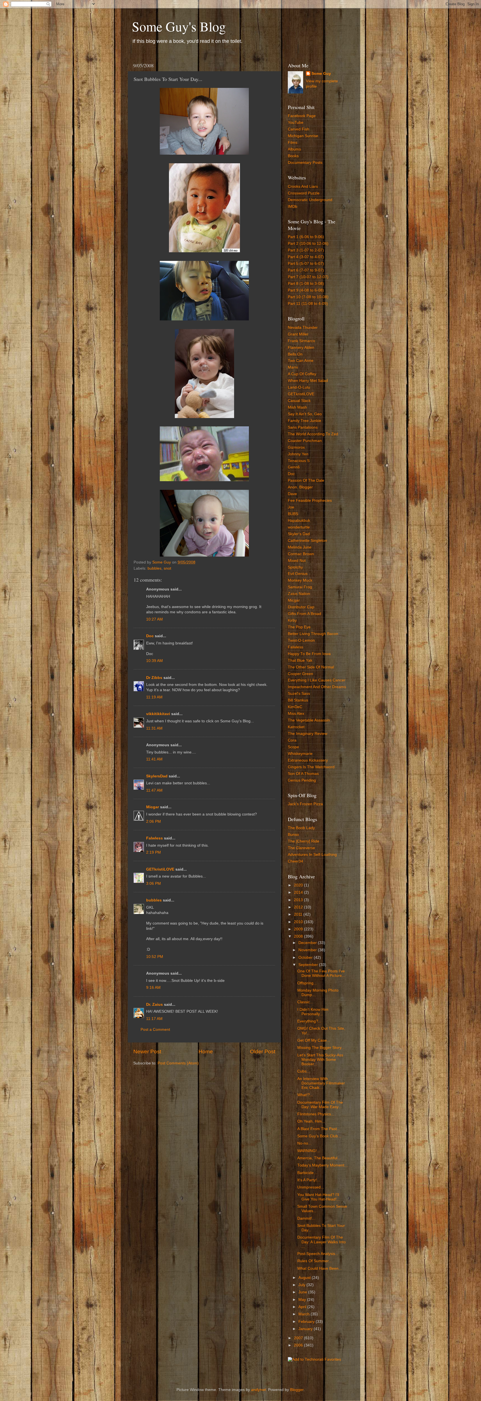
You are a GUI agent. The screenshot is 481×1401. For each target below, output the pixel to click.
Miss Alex (296, 713)
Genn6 (294, 467)
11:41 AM (154, 759)
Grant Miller (298, 334)
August (305, 1278)
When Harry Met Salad (308, 381)
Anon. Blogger (300, 487)
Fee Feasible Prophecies (310, 500)
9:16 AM (153, 987)
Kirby (292, 620)
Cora (292, 740)
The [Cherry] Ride (303, 841)
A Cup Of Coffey (302, 374)
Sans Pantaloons (303, 427)
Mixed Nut (297, 561)
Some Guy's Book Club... (319, 1136)
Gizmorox (296, 447)
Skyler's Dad (299, 534)
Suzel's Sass (299, 693)
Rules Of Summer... (314, 1261)
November (308, 950)
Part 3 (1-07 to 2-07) (306, 250)
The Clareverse (301, 848)
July (302, 1285)
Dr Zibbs (154, 678)
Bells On (295, 354)
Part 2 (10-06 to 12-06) (308, 243)
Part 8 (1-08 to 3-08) (306, 283)
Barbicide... (307, 1173)
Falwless (154, 838)
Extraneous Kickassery (308, 760)
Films (292, 142)
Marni (293, 367)
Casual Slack (299, 401)
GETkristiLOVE (160, 869)
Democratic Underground (310, 200)
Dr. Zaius (154, 1004)
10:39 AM (154, 661)
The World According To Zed (313, 434)
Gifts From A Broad (304, 614)
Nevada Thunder (303, 327)
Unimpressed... (310, 1187)
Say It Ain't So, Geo (305, 414)
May (302, 1300)
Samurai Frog (300, 587)
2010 (299, 922)
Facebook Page (302, 116)
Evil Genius (298, 574)
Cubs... (303, 1071)
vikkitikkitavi (158, 714)
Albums (294, 149)
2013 (299, 900)
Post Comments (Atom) (178, 1063)
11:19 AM (154, 697)
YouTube (295, 122)
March (304, 1314)
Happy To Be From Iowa (309, 654)
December (308, 943)
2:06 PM (153, 821)
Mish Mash (297, 407)
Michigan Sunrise (303, 136)
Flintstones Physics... (315, 1114)
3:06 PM (153, 883)
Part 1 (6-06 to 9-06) (306, 237)
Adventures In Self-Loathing (312, 855)
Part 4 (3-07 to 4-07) (306, 257)
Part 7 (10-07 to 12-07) (308, 277)
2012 (299, 907)
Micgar (152, 807)
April (302, 1307)
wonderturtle (299, 527)
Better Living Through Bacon (313, 634)
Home (205, 1051)
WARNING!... (308, 1151)
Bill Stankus (298, 700)
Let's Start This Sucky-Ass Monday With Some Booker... (320, 1059)
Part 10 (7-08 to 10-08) (308, 297)
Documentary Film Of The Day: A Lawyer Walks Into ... (321, 1241)
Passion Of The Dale (306, 480)
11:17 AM (154, 1019)
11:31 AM (154, 728)
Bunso (293, 834)
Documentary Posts (305, 162)
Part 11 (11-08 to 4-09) (308, 304)
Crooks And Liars (303, 186)
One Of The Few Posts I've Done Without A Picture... (321, 973)
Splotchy (295, 567)
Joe (291, 507)
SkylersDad (157, 776)
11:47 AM (154, 790)
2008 (299, 936)
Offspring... (307, 983)
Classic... (305, 1002)
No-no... (304, 1143)
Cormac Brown (301, 554)
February (307, 1322)
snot (167, 568)
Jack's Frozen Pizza (305, 804)
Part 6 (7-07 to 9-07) (306, 270)
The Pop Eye (299, 627)
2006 (299, 1345)
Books (293, 156)
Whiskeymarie (300, 754)
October (306, 957)
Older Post (262, 1051)
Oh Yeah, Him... (311, 1121)
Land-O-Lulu (299, 387)
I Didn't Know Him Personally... (312, 1011)
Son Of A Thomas (303, 774)
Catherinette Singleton (307, 540)
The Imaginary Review (307, 734)
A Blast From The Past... (318, 1129)
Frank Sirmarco (301, 341)
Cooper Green (300, 674)
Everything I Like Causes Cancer (316, 680)
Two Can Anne (300, 361)
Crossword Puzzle (304, 193)
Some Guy (321, 73)
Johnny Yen (298, 454)
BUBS (293, 514)
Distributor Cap (301, 607)
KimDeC (295, 707)
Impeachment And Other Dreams (317, 687)
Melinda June (299, 547)
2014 (299, 892)
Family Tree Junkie (304, 421)
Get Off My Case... (313, 1040)
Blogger (296, 1390)
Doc (150, 636)
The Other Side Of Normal (311, 667)
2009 (299, 929)
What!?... (305, 1095)
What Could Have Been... (319, 1268)
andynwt (258, 1390)
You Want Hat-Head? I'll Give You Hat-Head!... (318, 1197)
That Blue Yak (300, 660)
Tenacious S (299, 461)
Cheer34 (295, 861)
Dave (292, 494)
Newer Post (147, 1051)
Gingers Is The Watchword (311, 767)
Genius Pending (302, 780)
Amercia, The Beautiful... (319, 1158)
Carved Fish (298, 129)
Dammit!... (306, 1218)
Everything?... (309, 1021)
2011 (298, 914)
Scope (293, 747)
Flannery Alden (301, 347)
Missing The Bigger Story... (321, 1048)
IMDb (292, 206)
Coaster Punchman (305, 441)
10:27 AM (154, 619)
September (308, 965)
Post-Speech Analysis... (317, 1254)
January (306, 1329)
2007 (299, 1338)
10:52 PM (154, 957)
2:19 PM (153, 852)
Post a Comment (155, 1029)
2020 (299, 885)
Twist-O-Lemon (301, 640)
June (303, 1292)
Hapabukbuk (299, 520)
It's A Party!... (308, 1180)
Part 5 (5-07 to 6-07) (306, 263)
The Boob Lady (301, 828)
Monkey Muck (300, 580)
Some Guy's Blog (179, 26)
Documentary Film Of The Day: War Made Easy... (320, 1104)
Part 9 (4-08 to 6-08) (306, 290)
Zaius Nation (299, 594)
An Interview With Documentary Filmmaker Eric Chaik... (321, 1083)
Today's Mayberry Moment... (322, 1165)
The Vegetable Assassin (309, 720)
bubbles (154, 568)
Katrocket (296, 727)
